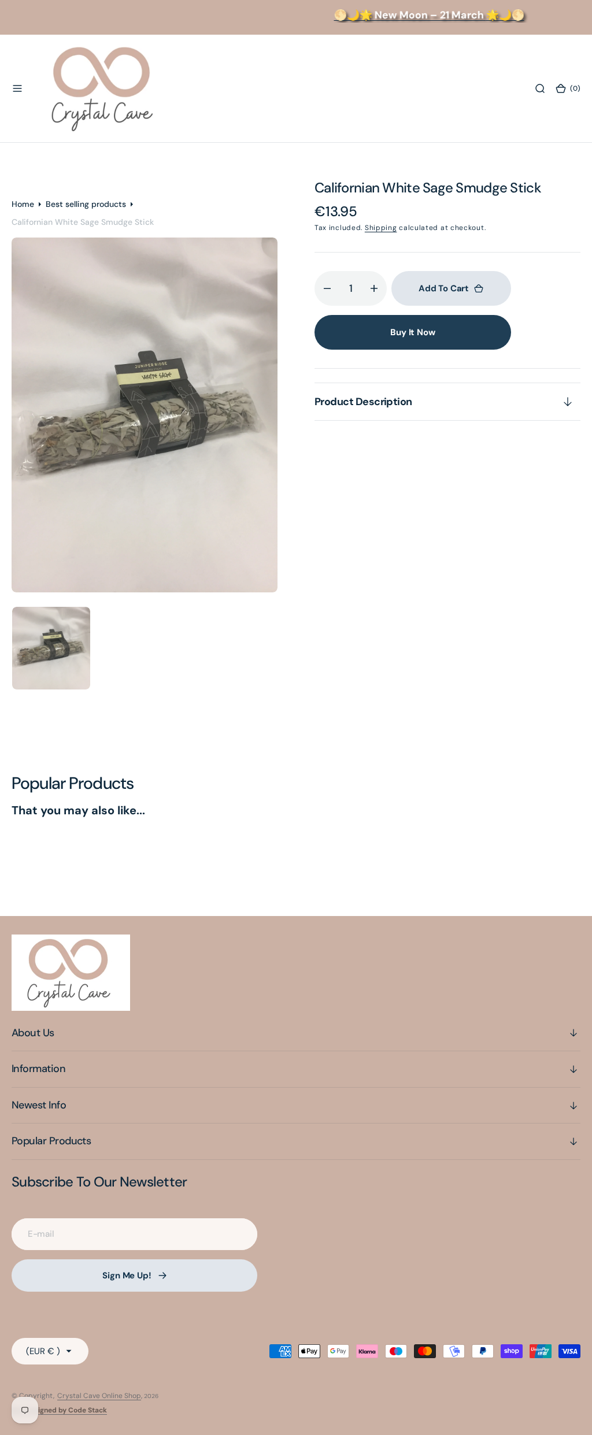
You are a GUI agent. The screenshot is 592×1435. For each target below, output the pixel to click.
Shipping (381, 227)
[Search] (540, 88)
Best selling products (86, 204)
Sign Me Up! (126, 1275)
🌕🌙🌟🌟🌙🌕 (416, 15)
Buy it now (412, 332)
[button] (17, 88)
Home (23, 204)
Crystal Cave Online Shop (99, 1395)
